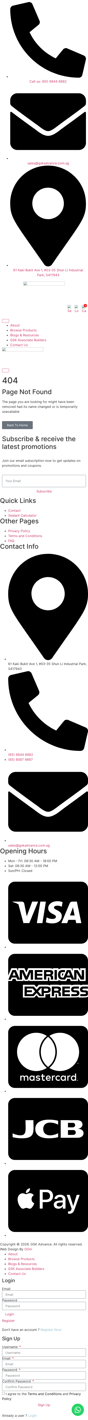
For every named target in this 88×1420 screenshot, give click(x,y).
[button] (70, 309)
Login (32, 1415)
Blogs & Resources (24, 335)
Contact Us (19, 345)
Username (10, 1346)
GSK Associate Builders (28, 340)
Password (9, 1300)
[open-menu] (5, 321)
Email (6, 1288)
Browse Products (23, 330)
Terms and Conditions (45, 1394)
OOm (28, 1249)
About (15, 325)
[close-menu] (5, 370)
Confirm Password (17, 1381)
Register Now (51, 1330)
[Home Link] (22, 350)
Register (8, 1321)
